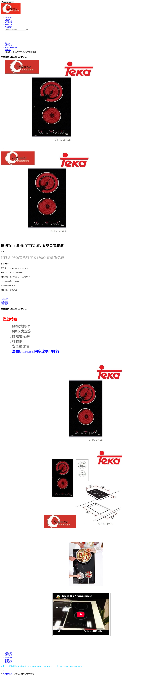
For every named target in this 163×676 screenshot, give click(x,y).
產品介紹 (8, 20)
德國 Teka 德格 (11, 47)
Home (7, 43)
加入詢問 (4, 299)
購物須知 (8, 24)
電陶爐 (8, 50)
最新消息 (8, 17)
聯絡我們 (8, 27)
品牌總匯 (8, 22)
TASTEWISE (8, 674)
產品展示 (8, 45)
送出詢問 (4, 302)
